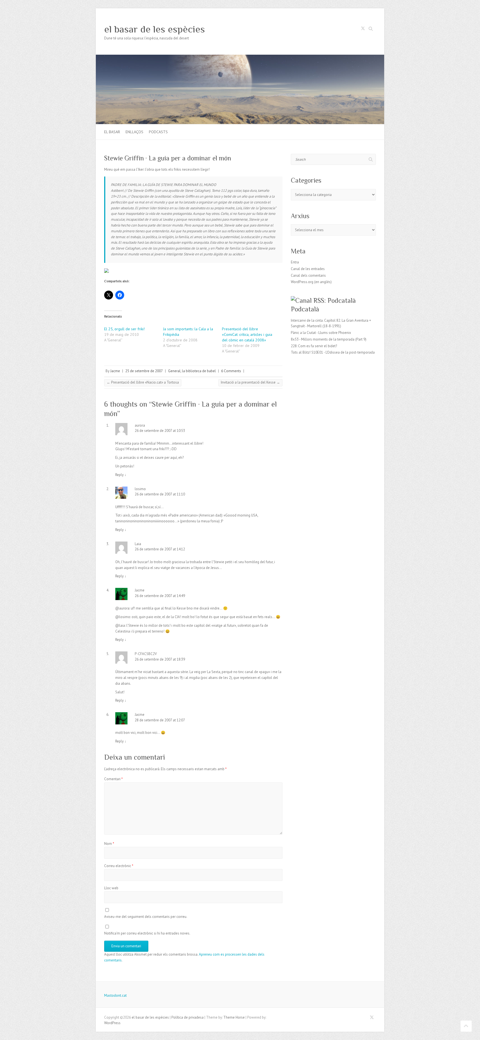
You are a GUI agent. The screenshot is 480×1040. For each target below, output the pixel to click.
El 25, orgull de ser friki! (124, 328)
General (174, 371)
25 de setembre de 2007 (144, 371)
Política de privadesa (187, 1017)
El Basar (112, 131)
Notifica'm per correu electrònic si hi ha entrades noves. (147, 933)
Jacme (115, 371)
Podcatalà (305, 309)
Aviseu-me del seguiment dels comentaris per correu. (145, 916)
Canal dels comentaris (308, 275)
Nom (109, 843)
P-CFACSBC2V (146, 653)
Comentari (113, 779)
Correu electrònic (118, 865)
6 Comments (231, 371)
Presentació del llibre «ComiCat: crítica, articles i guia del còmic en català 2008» (247, 334)
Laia (138, 544)
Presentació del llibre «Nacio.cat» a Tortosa (143, 382)
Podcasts (158, 131)
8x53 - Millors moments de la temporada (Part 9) (328, 339)
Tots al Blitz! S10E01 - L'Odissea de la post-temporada (333, 352)
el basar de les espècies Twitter (363, 29)
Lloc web (111, 888)
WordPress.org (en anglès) (311, 281)
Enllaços (134, 131)
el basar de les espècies (154, 29)
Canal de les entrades (308, 268)
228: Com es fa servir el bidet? (314, 346)
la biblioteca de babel (199, 371)
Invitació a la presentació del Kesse (250, 382)
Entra (295, 262)
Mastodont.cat (115, 995)
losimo (140, 489)
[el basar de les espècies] (240, 57)
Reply (120, 474)
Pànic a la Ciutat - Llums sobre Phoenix (321, 332)
